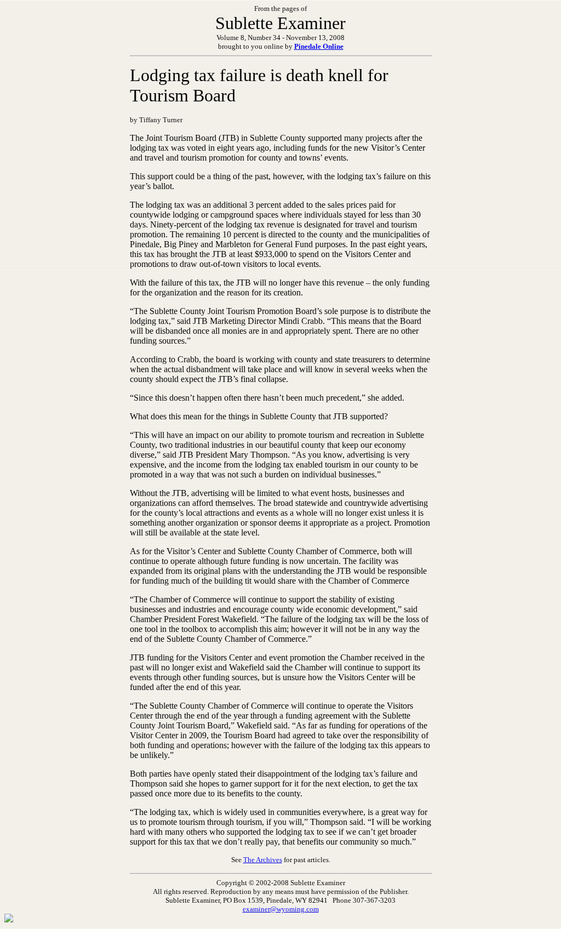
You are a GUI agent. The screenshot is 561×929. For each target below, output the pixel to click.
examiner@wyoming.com (281, 909)
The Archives (262, 860)
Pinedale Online (319, 46)
